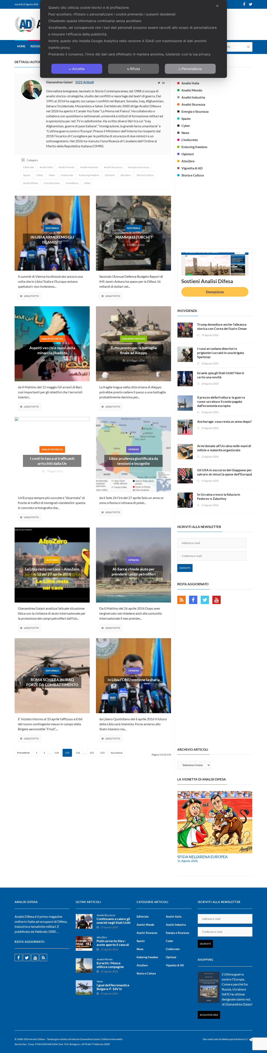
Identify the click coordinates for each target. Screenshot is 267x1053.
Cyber (39, 175)
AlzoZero (126, 175)
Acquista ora (209, 1014)
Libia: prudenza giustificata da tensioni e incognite (133, 461)
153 (102, 752)
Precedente (23, 752)
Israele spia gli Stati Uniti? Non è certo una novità (220, 375)
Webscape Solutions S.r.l (235, 1039)
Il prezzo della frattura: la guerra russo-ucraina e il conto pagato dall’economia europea (221, 401)
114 (56, 752)
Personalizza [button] (192, 69)
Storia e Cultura (145, 175)
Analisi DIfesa (30, 183)
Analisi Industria (89, 167)
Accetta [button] (78, 69)
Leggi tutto (31, 296)
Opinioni (110, 175)
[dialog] (133, 39)
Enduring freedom (89, 175)
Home (21, 46)
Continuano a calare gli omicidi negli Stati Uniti (113, 920)
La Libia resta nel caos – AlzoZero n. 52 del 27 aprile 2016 (52, 571)
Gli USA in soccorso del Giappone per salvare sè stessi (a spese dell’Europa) (224, 472)
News (52, 175)
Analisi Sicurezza (113, 167)
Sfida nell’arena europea (202, 857)
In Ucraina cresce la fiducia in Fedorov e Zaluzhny (218, 496)
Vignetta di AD (192, 168)
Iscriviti (184, 567)
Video (87, 183)
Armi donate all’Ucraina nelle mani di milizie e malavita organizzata (224, 448)
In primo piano (52, 183)
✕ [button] (217, 6)
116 (78, 752)
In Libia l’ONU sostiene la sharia (134, 679)
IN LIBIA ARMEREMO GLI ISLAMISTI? (52, 239)
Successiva (116, 752)
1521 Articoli (84, 82)
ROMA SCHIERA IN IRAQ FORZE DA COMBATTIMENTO (52, 682)
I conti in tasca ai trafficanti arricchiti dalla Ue (52, 461)
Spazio (26, 175)
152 (91, 752)
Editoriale (28, 167)
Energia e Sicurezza (138, 167)
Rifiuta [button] (135, 69)
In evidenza (72, 183)
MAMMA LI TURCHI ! (133, 237)
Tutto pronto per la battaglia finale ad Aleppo (134, 350)
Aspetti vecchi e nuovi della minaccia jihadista (52, 350)
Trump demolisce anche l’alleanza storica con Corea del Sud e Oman (222, 326)
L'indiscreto (67, 175)
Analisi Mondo (66, 167)
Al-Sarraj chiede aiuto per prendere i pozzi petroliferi (134, 571)
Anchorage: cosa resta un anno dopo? (224, 421)
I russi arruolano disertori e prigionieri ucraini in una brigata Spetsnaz (220, 352)
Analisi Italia (46, 167)
